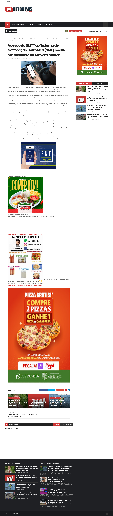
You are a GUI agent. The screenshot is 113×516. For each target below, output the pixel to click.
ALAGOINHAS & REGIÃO (19, 24)
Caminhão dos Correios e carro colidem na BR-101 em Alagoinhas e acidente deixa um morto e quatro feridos (60, 468)
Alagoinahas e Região (64, 31)
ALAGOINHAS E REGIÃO (17, 39)
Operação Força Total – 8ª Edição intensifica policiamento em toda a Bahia (97, 116)
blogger (56, 424)
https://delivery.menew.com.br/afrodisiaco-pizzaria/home (25, 234)
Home (8, 1)
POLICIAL (40, 24)
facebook (69, 424)
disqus (62, 424)
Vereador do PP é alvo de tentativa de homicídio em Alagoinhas (59, 501)
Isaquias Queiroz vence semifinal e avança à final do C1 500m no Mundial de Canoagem (59, 403)
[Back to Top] (107, 514)
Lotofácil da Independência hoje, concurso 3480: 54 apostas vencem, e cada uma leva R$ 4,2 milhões (59, 490)
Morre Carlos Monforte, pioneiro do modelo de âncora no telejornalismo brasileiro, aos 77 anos (17, 403)
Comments (100, 83)
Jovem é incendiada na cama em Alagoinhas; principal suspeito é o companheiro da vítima (58, 479)
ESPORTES (32, 24)
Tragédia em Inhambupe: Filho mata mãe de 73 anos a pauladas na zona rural (38, 403)
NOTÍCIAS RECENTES (84, 83)
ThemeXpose (14, 513)
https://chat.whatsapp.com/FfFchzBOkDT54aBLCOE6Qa (25, 285)
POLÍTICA (49, 24)
